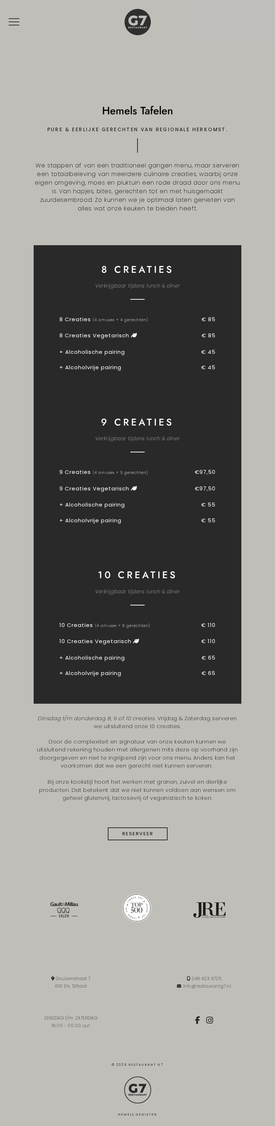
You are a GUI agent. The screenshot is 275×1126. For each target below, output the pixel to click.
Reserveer (137, 833)
